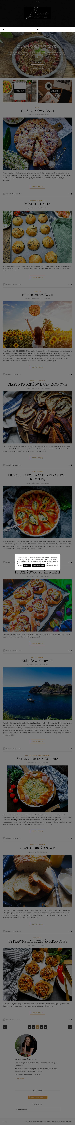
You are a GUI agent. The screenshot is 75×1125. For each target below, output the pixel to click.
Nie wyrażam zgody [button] (38, 565)
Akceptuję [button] (26, 565)
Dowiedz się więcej (51, 565)
